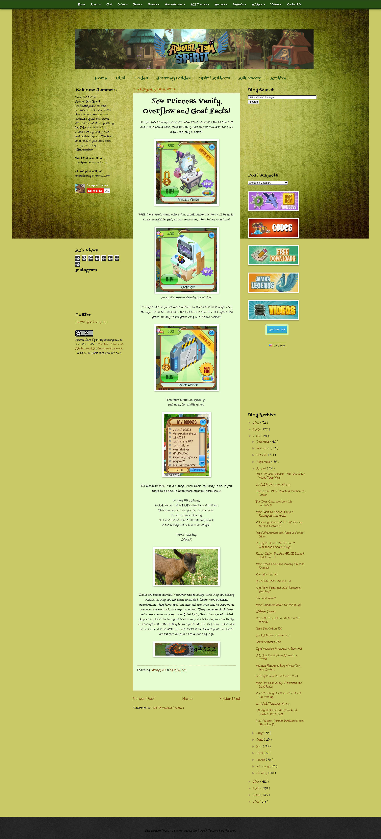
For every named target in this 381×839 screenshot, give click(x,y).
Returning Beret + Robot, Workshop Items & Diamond (279, 524)
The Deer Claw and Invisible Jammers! (274, 503)
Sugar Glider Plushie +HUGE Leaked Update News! (280, 555)
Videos (276, 4)
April (260, 753)
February (263, 766)
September (264, 462)
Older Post (230, 698)
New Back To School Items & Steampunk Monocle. (275, 514)
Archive (278, 78)
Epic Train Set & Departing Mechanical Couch (280, 493)
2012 (257, 795)
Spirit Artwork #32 (268, 642)
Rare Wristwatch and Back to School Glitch (280, 534)
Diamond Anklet (266, 598)
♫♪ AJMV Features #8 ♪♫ (273, 704)
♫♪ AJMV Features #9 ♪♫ (273, 635)
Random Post (277, 329)
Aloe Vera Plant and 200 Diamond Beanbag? (278, 590)
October (262, 455)
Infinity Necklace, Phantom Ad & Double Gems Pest (276, 712)
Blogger (230, 831)
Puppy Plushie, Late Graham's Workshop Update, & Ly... (275, 545)
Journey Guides (173, 78)
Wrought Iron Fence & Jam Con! (277, 676)
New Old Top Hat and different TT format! (278, 620)
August (262, 468)
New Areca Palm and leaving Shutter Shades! (280, 566)
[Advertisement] (190, 19)
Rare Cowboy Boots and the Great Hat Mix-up (278, 695)
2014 (256, 782)
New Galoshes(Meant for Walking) (278, 605)
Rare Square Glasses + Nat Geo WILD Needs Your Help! (280, 476)
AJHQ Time (278, 345)
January (262, 773)
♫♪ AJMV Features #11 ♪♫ (273, 484)
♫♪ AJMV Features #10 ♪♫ (273, 581)
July (260, 733)
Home (81, 4)
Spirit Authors (214, 78)
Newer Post (143, 698)
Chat (109, 4)
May (260, 746)
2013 (257, 788)
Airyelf (202, 831)
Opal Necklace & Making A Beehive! (279, 649)
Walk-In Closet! (265, 611)
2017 (256, 423)
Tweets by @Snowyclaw (91, 322)
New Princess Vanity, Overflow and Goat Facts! (279, 685)
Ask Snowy (250, 78)
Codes (123, 4)
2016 (257, 429)
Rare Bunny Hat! (266, 574)
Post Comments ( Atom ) (167, 708)
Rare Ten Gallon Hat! (269, 628)
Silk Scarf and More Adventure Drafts (276, 657)
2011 (256, 802)
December (263, 442)
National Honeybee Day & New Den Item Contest (278, 667)
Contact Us (294, 4)
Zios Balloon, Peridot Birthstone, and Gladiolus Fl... (280, 722)
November (264, 448)
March (261, 760)
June (260, 740)
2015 (257, 436)
